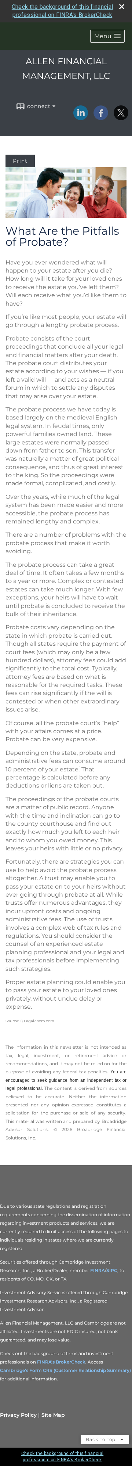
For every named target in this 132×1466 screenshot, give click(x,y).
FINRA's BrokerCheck (61, 1362)
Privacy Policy (18, 1415)
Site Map (53, 1415)
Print (20, 161)
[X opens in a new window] (121, 117)
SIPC (111, 1270)
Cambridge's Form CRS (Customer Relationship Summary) (65, 1370)
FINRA (97, 1270)
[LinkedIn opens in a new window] (80, 117)
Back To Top (101, 1439)
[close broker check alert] (122, 7)
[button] (107, 36)
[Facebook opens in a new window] (101, 117)
